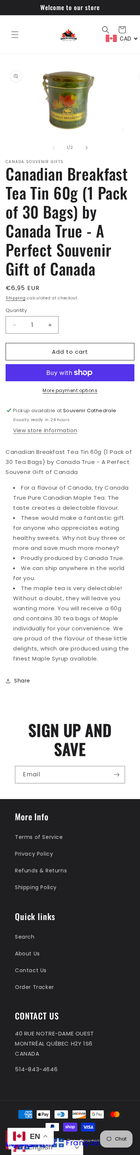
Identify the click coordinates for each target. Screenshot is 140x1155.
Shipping (16, 298)
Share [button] (22, 680)
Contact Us (31, 970)
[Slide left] (54, 148)
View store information (45, 430)
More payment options (70, 390)
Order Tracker (34, 987)
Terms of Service (39, 837)
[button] (15, 34)
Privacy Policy (34, 854)
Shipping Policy (36, 887)
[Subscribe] (116, 774)
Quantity (16, 310)
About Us (27, 953)
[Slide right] (86, 148)
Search (25, 937)
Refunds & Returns (41, 870)
